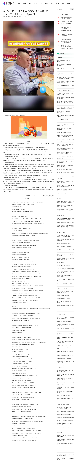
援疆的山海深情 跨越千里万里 (62, 193)
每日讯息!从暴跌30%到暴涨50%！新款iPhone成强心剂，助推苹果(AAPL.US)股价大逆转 (65, 347)
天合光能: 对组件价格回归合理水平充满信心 (65, 411)
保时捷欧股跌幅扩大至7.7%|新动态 (63, 427)
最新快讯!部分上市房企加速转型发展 (64, 321)
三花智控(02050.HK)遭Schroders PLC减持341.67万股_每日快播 (65, 342)
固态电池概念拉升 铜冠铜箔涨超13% (64, 132)
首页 (18, 4)
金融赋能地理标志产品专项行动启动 (64, 358)
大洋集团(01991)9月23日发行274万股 (64, 288)
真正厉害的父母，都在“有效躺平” (63, 265)
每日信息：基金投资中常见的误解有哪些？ (65, 246)
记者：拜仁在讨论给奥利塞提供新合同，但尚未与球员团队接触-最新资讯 (65, 149)
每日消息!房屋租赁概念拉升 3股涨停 (64, 90)
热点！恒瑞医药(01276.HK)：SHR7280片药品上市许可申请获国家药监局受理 (65, 219)
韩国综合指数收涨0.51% (61, 262)
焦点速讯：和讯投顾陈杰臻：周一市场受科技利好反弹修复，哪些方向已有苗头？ (65, 403)
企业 (35, 4)
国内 (41, 4)
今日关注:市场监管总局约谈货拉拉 (63, 243)
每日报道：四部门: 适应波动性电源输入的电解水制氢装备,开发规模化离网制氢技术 (65, 202)
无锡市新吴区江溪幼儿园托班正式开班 (64, 395)
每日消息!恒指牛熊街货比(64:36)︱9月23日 (65, 355)
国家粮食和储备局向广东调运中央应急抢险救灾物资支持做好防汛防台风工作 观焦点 (65, 107)
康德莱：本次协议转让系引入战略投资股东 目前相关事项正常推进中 (65, 379)
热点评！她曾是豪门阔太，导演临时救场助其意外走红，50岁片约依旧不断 (65, 157)
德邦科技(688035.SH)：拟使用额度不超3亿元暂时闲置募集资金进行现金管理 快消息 (65, 210)
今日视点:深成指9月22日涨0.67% (63, 451)
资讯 (30, 4)
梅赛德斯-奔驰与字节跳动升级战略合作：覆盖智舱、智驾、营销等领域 (65, 190)
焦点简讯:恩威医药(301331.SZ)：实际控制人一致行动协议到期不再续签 (65, 259)
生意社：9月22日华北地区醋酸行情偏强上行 (65, 417)
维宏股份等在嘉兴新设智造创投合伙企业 (64, 298)
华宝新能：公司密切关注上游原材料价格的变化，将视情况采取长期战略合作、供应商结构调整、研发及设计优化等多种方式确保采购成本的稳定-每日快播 (65, 270)
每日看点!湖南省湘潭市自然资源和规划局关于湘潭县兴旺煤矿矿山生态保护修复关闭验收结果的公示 (65, 103)
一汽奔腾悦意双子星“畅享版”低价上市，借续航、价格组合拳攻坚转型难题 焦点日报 (65, 86)
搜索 (72, 9)
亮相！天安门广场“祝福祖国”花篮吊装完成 (65, 448)
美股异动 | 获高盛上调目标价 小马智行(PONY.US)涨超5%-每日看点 (64, 153)
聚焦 (24, 4)
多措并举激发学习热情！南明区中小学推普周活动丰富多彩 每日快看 (65, 291)
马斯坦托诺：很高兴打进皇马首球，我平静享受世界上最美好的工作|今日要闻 (65, 140)
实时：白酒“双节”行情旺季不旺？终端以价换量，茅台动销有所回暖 (65, 318)
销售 (63, 4)
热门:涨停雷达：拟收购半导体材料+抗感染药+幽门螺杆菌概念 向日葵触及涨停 (65, 78)
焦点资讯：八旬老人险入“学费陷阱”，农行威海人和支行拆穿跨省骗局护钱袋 (65, 186)
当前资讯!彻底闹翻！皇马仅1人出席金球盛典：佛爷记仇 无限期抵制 (65, 370)
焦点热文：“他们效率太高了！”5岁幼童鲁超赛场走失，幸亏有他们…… (65, 284)
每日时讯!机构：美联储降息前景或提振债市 (65, 420)
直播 (57, 4)
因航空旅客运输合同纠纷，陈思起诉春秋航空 (65, 222)
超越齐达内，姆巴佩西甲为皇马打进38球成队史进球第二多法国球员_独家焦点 (65, 144)
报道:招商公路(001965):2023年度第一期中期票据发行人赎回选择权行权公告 (65, 250)
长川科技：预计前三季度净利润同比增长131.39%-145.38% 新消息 (64, 408)
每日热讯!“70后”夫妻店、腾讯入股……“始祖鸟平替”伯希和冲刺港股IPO (65, 454)
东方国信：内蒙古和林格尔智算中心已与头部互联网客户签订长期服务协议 (65, 82)
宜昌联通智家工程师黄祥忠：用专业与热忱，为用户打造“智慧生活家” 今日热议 (65, 236)
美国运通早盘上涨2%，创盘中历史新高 (64, 169)
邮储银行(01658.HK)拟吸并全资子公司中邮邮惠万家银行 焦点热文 (65, 206)
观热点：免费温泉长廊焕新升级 (63, 295)
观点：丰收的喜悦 (60, 310)
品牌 (52, 4)
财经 (46, 4)
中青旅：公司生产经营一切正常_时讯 (64, 414)
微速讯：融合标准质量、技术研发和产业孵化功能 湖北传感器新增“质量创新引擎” (65, 136)
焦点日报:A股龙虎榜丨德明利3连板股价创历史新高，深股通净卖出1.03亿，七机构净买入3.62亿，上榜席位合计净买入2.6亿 (65, 226)
